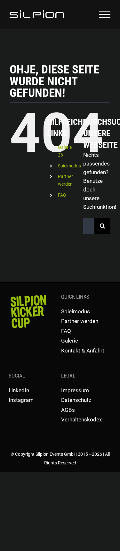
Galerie (69, 340)
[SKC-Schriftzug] (28, 295)
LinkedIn (19, 390)
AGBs (68, 410)
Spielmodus (69, 165)
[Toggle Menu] (104, 14)
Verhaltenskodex (81, 419)
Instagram (21, 400)
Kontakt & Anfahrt (82, 350)
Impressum (75, 390)
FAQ (62, 195)
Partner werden (79, 321)
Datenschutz (76, 400)
